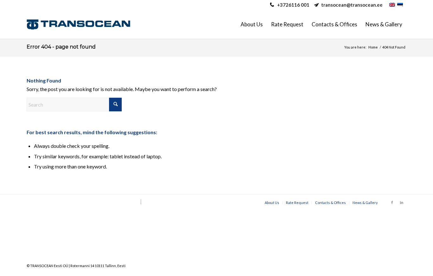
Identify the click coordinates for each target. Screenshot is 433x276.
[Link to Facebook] (392, 202)
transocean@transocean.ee (352, 5)
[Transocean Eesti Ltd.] (78, 24)
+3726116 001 (293, 5)
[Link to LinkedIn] (401, 202)
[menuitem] (251, 24)
